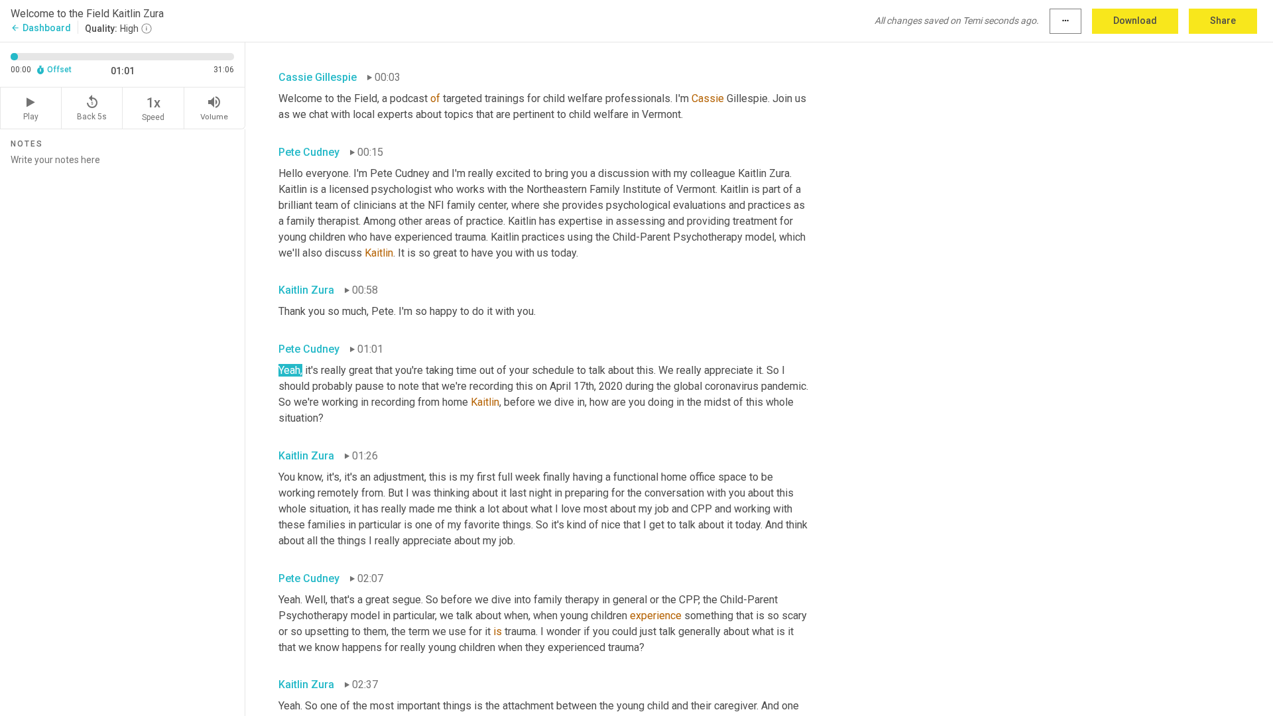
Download (1135, 20)
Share (1223, 20)
